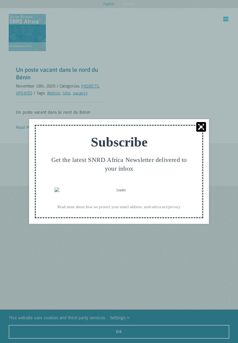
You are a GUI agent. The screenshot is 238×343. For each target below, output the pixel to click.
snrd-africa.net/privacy (162, 207)
